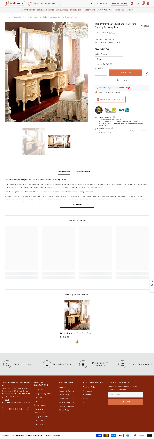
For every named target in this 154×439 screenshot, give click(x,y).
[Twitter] (27, 409)
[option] (46, 72)
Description (64, 171)
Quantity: (99, 68)
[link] (146, 73)
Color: (101, 54)
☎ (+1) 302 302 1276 (99, 3)
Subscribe (125, 402)
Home (7, 17)
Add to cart (125, 72)
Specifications (83, 171)
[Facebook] (4, 409)
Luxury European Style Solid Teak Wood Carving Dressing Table (75, 333)
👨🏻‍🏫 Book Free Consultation (110, 99)
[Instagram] (10, 409)
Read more (77, 205)
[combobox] (47, 3)
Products (17, 17)
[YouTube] (21, 409)
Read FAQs (124, 88)
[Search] (45, 3)
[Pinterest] (15, 409)
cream (77, 342)
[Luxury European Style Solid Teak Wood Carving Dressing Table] (77, 315)
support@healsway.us (20, 402)
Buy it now (122, 80)
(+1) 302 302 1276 (12, 397)
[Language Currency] (148, 3)
